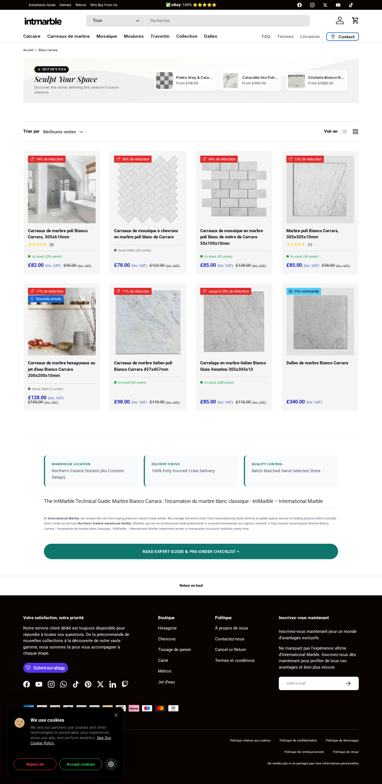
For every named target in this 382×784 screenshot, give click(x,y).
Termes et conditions (235, 660)
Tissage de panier (174, 649)
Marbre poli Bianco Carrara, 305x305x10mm (312, 234)
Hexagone (167, 628)
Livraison (310, 36)
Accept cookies (81, 764)
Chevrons (167, 639)
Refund (81, 5)
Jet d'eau (166, 682)
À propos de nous (231, 628)
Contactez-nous (229, 639)
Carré (163, 660)
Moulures (134, 36)
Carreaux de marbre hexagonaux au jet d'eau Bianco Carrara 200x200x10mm (61, 369)
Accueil (28, 50)
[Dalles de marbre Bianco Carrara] (320, 321)
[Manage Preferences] (111, 764)
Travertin (159, 36)
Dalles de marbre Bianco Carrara (317, 362)
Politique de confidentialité (298, 740)
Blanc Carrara (48, 50)
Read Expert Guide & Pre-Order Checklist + (191, 551)
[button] (355, 20)
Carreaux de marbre (68, 36)
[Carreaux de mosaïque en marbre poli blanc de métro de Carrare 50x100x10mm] (234, 189)
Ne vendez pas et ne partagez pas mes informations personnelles (313, 763)
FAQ (266, 36)
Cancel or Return (230, 649)
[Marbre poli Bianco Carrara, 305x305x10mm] (320, 189)
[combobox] (198, 21)
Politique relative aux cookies (250, 740)
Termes (285, 36)
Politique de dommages (342, 740)
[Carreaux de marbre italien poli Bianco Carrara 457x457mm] (148, 321)
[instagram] (312, 5)
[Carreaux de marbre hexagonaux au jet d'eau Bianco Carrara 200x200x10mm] (62, 321)
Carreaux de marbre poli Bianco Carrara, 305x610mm (58, 234)
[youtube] (338, 5)
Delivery (65, 5)
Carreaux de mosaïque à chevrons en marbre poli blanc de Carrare (146, 234)
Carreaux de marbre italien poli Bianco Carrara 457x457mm (143, 366)
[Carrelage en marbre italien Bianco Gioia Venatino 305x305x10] (234, 321)
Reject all (35, 764)
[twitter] (325, 5)
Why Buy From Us (103, 5)
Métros (164, 671)
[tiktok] (351, 5)
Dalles (210, 36)
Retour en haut (191, 585)
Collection (186, 36)
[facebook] (299, 5)
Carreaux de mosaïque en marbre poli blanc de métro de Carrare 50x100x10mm (231, 237)
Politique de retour (346, 752)
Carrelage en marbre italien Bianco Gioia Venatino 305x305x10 (233, 366)
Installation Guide (42, 5)
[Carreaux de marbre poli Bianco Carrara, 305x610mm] (62, 189)
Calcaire (32, 36)
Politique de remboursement (304, 752)
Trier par (31, 131)
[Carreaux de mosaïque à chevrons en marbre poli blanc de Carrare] (148, 189)
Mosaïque (106, 36)
